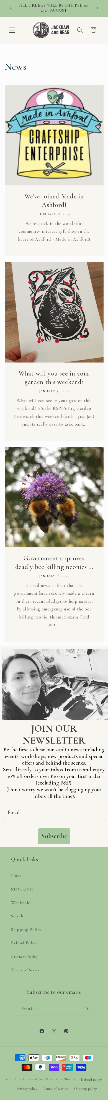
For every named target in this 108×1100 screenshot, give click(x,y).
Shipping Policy (26, 929)
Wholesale (20, 902)
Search (17, 915)
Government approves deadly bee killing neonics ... (54, 562)
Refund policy (91, 1079)
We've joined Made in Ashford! (54, 201)
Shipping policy (85, 1089)
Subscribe (54, 836)
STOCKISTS (22, 889)
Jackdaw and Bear (32, 1079)
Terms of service (55, 1089)
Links (16, 875)
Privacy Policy (24, 956)
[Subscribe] (85, 1009)
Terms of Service (26, 969)
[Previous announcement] (11, 8)
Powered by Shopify (61, 1079)
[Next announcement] (97, 8)
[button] (12, 30)
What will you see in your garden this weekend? (54, 377)
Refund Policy (24, 942)
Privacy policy (27, 1089)
